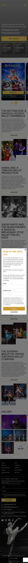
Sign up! (14, 308)
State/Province (7, 290)
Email (4, 283)
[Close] (25, 249)
